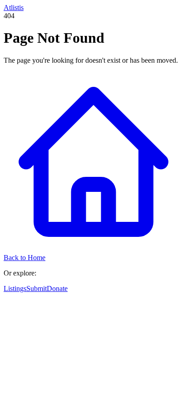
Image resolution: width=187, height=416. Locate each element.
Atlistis (14, 7)
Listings (15, 288)
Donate (57, 288)
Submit (36, 288)
